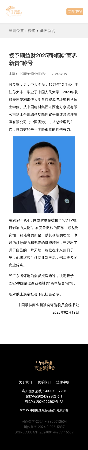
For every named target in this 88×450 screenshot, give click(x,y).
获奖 (31, 30)
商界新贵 (47, 30)
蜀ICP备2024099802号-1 (44, 396)
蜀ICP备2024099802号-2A (44, 402)
